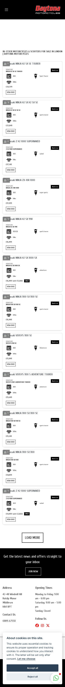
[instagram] (43, 626)
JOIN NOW (33, 571)
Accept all (32, 668)
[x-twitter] (48, 626)
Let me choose (26, 658)
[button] (56, 678)
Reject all (33, 676)
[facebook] (38, 626)
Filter (52, 25)
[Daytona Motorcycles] (48, 10)
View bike (11, 92)
